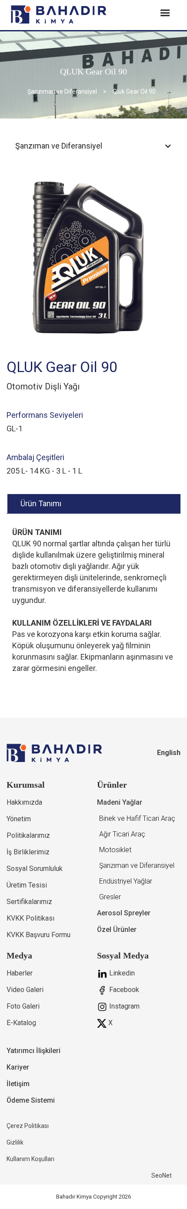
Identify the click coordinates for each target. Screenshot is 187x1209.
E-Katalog (21, 1023)
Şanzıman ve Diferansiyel (62, 91)
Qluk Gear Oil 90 (134, 91)
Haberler (20, 973)
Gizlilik (15, 1142)
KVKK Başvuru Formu (38, 935)
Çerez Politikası (28, 1125)
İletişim (18, 1084)
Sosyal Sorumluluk (35, 868)
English (168, 752)
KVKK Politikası (30, 918)
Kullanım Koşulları (30, 1158)
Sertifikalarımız (29, 901)
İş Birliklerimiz (28, 852)
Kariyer (18, 1067)
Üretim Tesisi (27, 885)
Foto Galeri (23, 1006)
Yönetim (19, 819)
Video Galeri (25, 989)
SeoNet (161, 1175)
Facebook (123, 989)
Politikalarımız (28, 835)
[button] (93, 146)
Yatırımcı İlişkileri (33, 1050)
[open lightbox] (93, 254)
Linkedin (121, 973)
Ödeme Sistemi (31, 1100)
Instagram (123, 1006)
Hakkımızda (24, 802)
